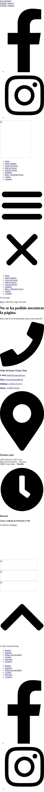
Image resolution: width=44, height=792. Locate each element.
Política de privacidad (13, 655)
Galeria (8, 177)
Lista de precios (11, 170)
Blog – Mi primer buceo (14, 175)
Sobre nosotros (10, 163)
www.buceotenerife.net (11, 380)
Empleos (8, 172)
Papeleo (8, 650)
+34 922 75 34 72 (11, 384)
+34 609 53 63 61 (10, 388)
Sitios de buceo (11, 168)
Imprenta (8, 653)
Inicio (7, 161)
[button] (22, 227)
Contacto (8, 179)
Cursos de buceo (11, 166)
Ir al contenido (5, 1)
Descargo (8, 659)
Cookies (8, 657)
